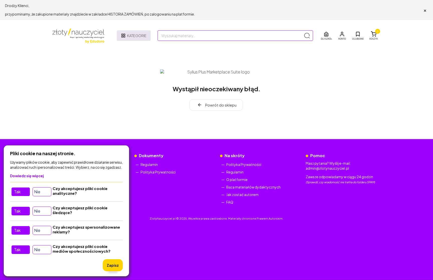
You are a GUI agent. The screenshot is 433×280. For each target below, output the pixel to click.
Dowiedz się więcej (27, 175)
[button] (342, 35)
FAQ (229, 202)
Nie (37, 191)
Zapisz (113, 265)
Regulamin (149, 164)
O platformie (237, 179)
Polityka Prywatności (158, 172)
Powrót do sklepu (221, 105)
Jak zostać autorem (242, 194)
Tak (17, 191)
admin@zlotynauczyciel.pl (327, 168)
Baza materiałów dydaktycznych (253, 187)
